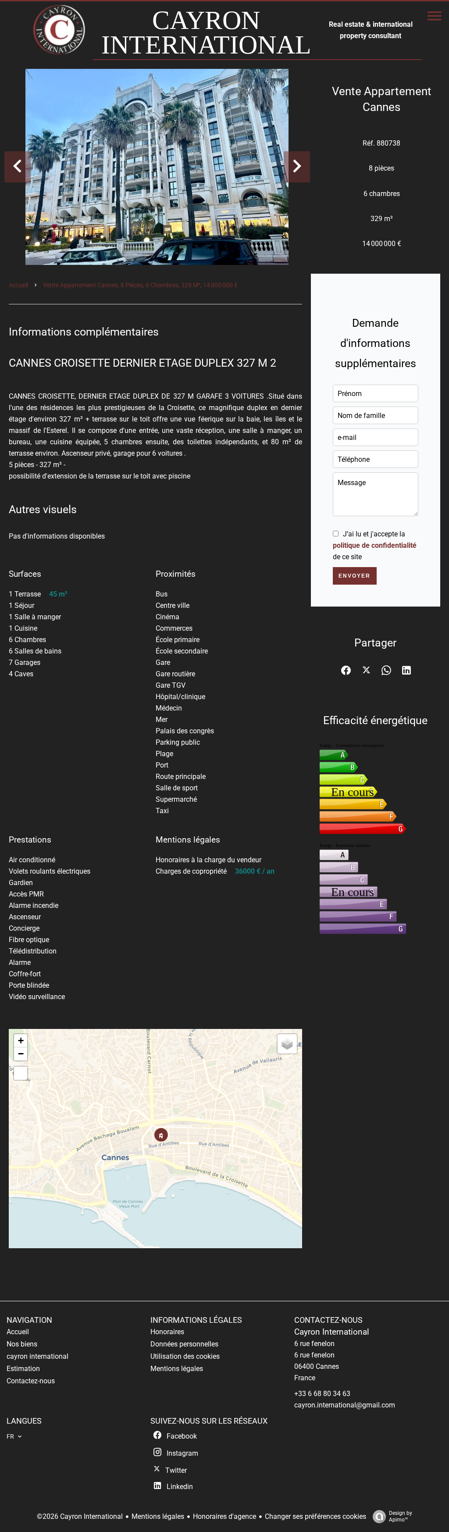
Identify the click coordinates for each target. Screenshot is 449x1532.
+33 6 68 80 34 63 (322, 1393)
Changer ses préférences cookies (315, 1516)
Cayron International (331, 1332)
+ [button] (21, 1040)
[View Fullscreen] (20, 1073)
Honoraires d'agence (224, 1516)
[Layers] (287, 1043)
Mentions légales (158, 1516)
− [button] (21, 1053)
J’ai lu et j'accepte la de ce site (375, 545)
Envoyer (355, 576)
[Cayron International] (60, 34)
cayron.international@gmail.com (344, 1405)
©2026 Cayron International (80, 1516)
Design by (400, 1516)
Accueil (18, 285)
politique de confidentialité (375, 545)
